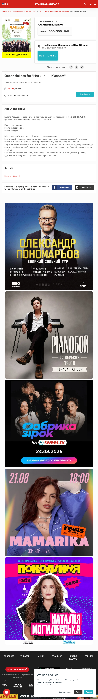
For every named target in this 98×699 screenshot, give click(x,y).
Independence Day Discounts (24, 11)
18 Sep (11, 88)
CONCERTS (9, 656)
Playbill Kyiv (6, 11)
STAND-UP (57, 656)
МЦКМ (41, 656)
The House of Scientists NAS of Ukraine (53, 11)
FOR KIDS (89, 656)
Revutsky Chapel (12, 176)
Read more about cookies (47, 685)
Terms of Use (17, 677)
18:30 (9, 95)
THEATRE (24, 656)
